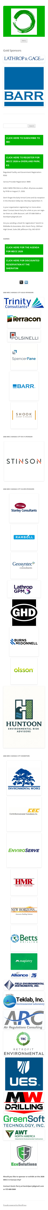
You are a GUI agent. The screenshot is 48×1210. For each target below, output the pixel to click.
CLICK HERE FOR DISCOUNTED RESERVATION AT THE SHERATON (22, 264)
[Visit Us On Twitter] (22, 282)
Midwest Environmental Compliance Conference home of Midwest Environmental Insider (24, 22)
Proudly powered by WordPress (14, 1205)
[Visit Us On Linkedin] (26, 283)
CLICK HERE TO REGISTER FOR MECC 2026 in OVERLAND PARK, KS (23, 161)
